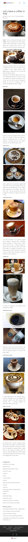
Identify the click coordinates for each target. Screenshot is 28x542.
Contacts (8, 528)
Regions (5, 493)
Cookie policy (13, 530)
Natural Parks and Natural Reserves (11, 482)
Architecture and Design (8, 464)
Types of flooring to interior (9, 513)
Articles (10, 527)
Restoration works (7, 498)
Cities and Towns (7, 471)
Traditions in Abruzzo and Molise (11, 500)
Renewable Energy (7, 496)
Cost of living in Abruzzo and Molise (11, 511)
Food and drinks (19, 16)
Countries (5, 473)
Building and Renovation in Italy (10, 469)
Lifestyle (5, 480)
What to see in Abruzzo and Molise (11, 502)
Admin (5, 16)
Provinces (5, 487)
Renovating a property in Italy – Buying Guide (14, 509)
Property (5, 485)
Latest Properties (18, 527)
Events (4, 475)
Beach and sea (6, 466)
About (4, 527)
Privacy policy (16, 528)
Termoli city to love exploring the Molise (12, 515)
